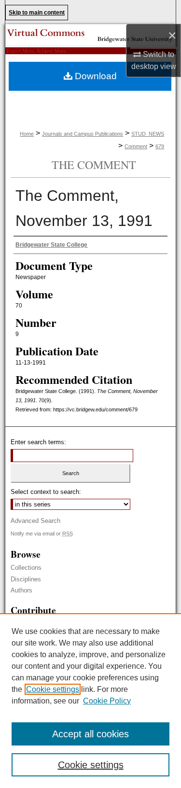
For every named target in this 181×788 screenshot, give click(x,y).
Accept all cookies (90, 734)
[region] (90, 700)
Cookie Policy (107, 701)
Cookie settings (52, 689)
